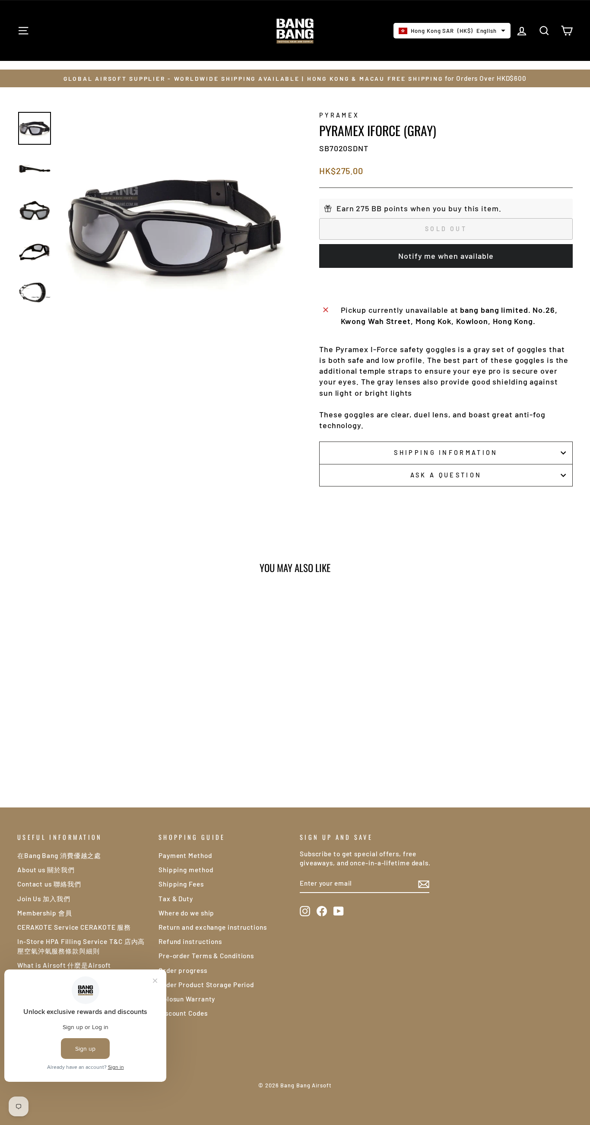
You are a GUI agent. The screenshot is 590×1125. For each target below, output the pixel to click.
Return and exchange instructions (213, 927)
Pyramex (339, 115)
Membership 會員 (44, 913)
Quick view (83, 717)
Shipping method (186, 870)
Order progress (183, 970)
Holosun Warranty (187, 999)
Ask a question (446, 475)
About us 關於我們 (46, 870)
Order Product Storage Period (206, 984)
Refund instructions (190, 941)
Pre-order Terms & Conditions (206, 956)
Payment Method (185, 855)
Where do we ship (186, 913)
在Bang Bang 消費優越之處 (59, 855)
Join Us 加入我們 (43, 899)
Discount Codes (183, 1013)
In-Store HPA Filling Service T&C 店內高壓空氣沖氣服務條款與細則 (81, 946)
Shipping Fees (181, 884)
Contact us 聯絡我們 (49, 884)
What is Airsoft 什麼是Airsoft (64, 965)
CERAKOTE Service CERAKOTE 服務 (74, 927)
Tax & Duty (176, 899)
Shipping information (446, 452)
